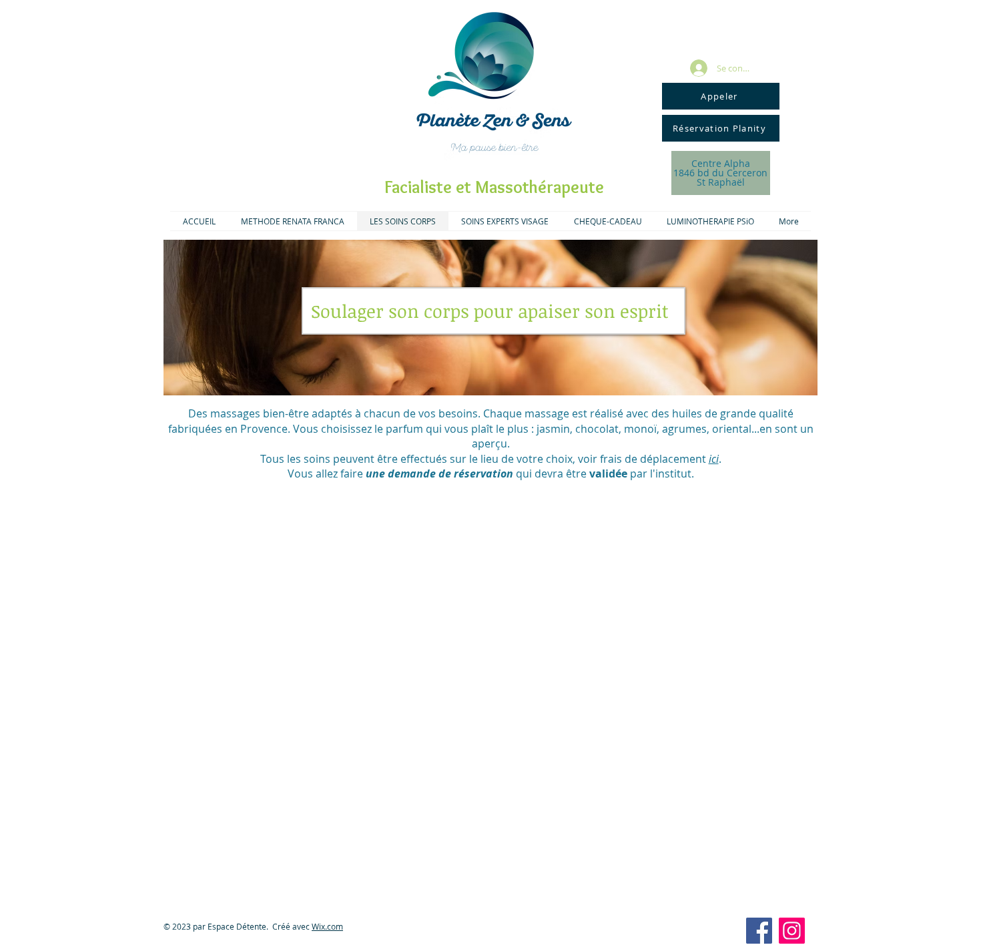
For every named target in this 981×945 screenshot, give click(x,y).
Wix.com (327, 926)
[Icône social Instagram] (792, 931)
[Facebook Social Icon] (759, 931)
